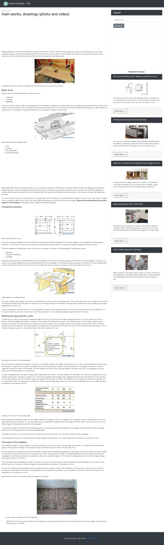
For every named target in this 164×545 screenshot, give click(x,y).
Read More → (120, 111)
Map (87, 538)
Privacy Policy (95, 538)
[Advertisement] (54, 34)
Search (119, 26)
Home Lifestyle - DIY (19, 3)
